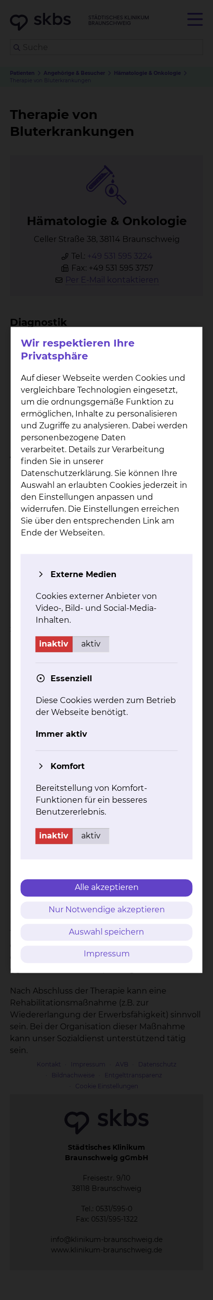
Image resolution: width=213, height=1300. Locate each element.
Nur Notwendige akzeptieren (107, 909)
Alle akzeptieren (107, 887)
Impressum (107, 954)
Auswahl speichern (106, 932)
